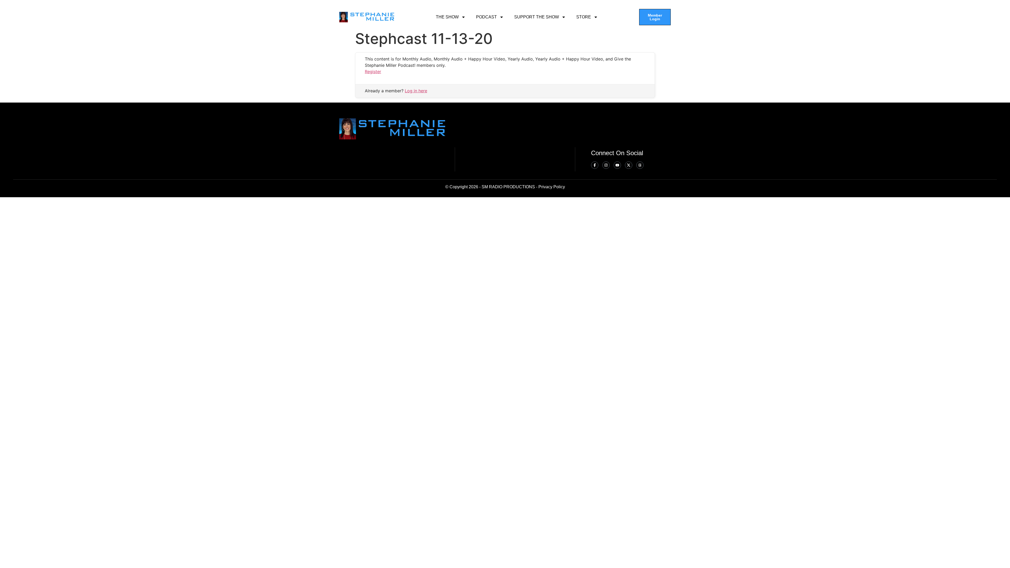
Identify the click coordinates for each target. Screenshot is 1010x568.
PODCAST (486, 17)
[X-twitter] (628, 165)
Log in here (416, 90)
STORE (583, 17)
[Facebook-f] (594, 165)
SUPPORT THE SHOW (536, 17)
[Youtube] (617, 165)
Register (373, 71)
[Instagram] (606, 165)
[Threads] (640, 165)
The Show (447, 17)
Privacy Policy (551, 187)
